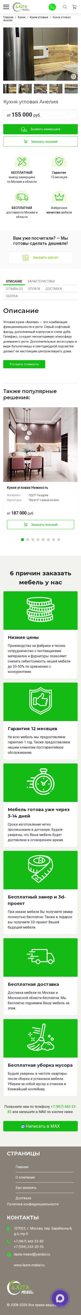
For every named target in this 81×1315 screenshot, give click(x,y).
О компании (25, 1177)
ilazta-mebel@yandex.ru (32, 1254)
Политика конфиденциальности (33, 1204)
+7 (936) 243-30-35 (29, 1247)
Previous (9, 54)
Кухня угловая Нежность (27, 488)
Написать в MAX (43, 1126)
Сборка (12, 296)
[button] (22, 539)
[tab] (14, 281)
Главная (22, 1167)
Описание (14, 281)
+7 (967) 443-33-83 (29, 1241)
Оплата (34, 288)
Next (73, 54)
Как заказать (26, 1188)
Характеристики (41, 281)
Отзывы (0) (14, 288)
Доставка (53, 288)
